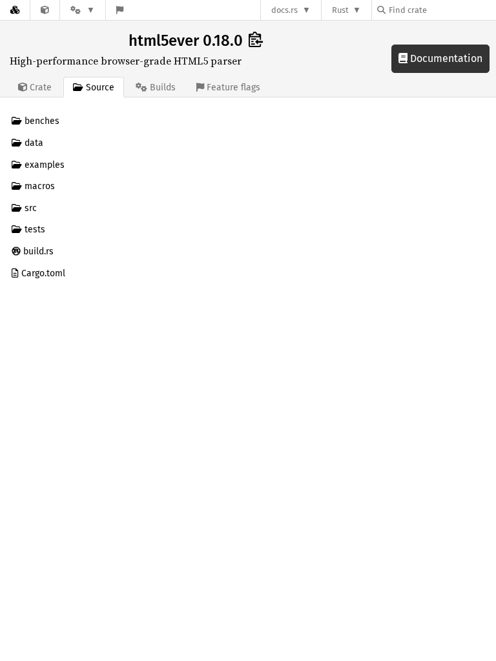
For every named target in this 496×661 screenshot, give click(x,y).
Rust (340, 10)
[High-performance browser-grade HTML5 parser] (44, 10)
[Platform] (82, 10)
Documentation (445, 58)
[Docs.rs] (15, 10)
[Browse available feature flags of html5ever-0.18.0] (120, 10)
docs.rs (284, 10)
